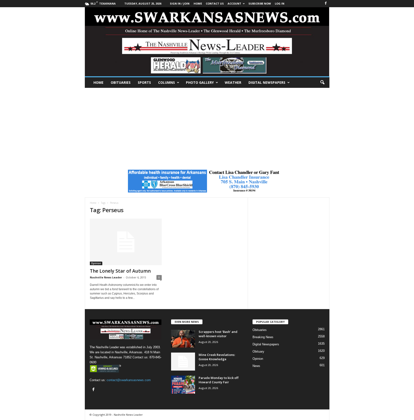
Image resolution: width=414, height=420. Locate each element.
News (256, 366)
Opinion (96, 263)
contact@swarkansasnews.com (129, 380)
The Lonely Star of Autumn (120, 271)
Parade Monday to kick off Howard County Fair (218, 380)
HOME (198, 3)
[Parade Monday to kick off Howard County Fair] (183, 385)
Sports (144, 82)
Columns (166, 82)
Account (234, 3)
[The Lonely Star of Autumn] (126, 242)
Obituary (258, 351)
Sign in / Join (180, 3)
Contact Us (215, 3)
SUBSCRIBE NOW (259, 3)
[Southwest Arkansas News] (207, 41)
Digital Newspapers (266, 82)
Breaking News (263, 337)
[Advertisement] (207, 123)
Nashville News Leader (106, 277)
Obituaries (121, 82)
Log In (279, 3)
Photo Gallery (200, 82)
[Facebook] (326, 3)
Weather (233, 82)
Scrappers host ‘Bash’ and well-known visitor (218, 334)
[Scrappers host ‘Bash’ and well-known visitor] (183, 339)
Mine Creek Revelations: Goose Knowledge (217, 357)
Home (98, 82)
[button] (322, 82)
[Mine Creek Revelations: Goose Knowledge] (183, 362)
